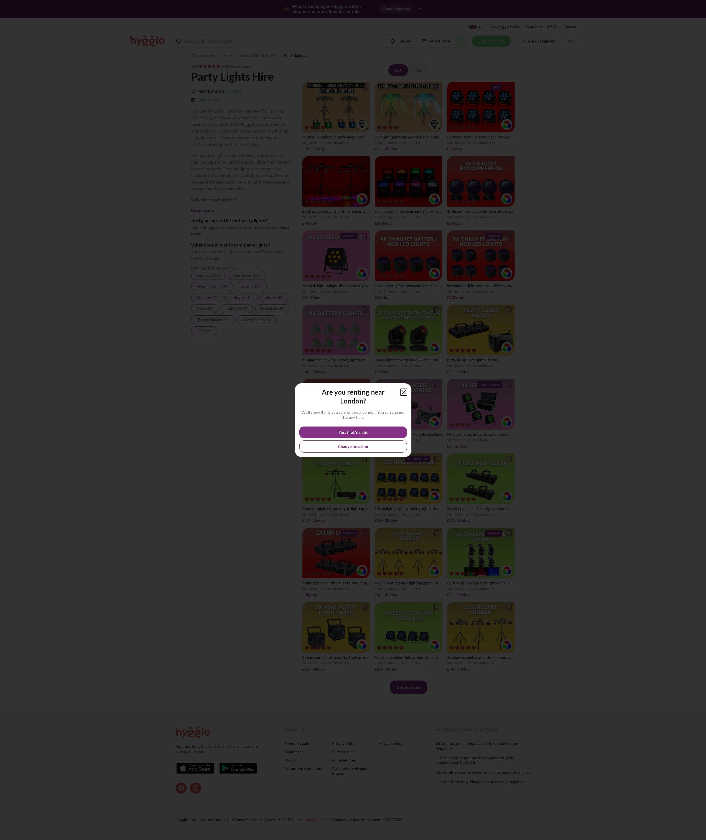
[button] (403, 392)
